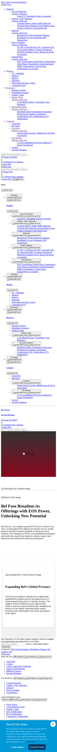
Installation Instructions (42, 112)
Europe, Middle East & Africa (42, 133)
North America (23, 133)
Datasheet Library (24, 112)
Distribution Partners (38, 649)
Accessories (46, 16)
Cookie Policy (31, 742)
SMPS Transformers (25, 66)
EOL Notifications (37, 116)
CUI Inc (20, 143)
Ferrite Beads (43, 26)
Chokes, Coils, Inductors (16, 685)
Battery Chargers (35, 50)
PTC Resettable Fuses (31, 16)
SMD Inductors (44, 23)
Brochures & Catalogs (26, 114)
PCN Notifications (14, 714)
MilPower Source (13, 671)
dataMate (28, 143)
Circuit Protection (13, 683)
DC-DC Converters (42, 47)
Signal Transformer (25, 145)
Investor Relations (19, 2)
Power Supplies (12, 690)
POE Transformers (25, 61)
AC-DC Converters (25, 47)
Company (10, 121)
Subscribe (6, 647)
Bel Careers (6, 2)
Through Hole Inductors (27, 26)
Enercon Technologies (15, 669)
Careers (9, 664)
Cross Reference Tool (15, 707)
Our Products (19, 678)
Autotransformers (46, 64)
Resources (10, 88)
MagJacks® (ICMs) (25, 35)
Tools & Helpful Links (10, 700)
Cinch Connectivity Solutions (18, 666)
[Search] (27, 155)
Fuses (19, 16)
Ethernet (9, 688)
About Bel (10, 661)
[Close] (7, 190)
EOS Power (38, 143)
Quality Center (12, 709)
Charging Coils (30, 28)
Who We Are (19, 657)
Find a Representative (20, 649)
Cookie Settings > (18, 747)
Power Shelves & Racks (44, 52)
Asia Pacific (22, 135)
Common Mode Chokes (27, 23)
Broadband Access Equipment (30, 38)
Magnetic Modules (42, 35)
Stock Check (11, 704)
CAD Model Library (26, 102)
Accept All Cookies (37, 747)
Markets (9, 71)
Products (10, 9)
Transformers (11, 692)
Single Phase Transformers (44, 61)
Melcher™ (47, 143)
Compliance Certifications (17, 716)
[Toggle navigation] (18, 179)
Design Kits (42, 28)
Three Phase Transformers (28, 64)
